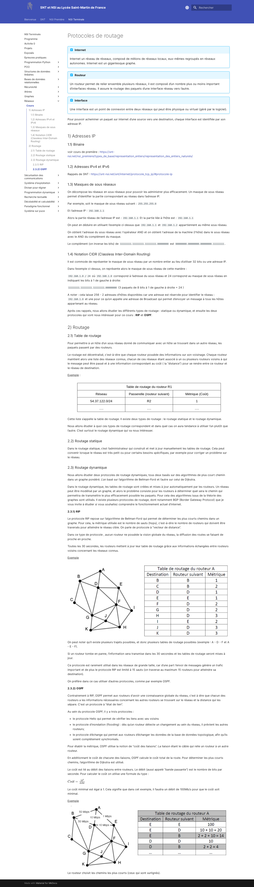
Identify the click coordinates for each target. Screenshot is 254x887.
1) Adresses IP (37, 110)
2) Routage (35, 145)
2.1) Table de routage (43, 150)
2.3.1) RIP (38, 164)
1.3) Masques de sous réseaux (43, 129)
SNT (42, 19)
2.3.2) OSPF (40, 169)
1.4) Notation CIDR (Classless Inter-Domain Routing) (44, 138)
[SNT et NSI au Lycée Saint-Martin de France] (29, 7)
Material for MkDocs (46, 883)
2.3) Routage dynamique (45, 159)
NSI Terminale (76, 19)
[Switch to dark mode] (187, 7)
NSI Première (56, 19)
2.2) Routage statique (43, 155)
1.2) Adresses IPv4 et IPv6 (43, 121)
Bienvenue (30, 19)
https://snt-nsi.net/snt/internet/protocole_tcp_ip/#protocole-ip (131, 174)
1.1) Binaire (37, 114)
